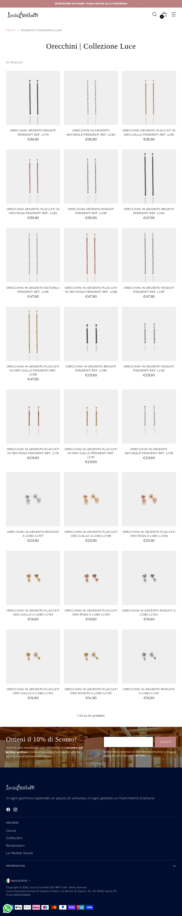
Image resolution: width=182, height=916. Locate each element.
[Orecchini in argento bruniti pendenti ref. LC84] (149, 176)
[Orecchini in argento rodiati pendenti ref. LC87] (149, 255)
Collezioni (14, 838)
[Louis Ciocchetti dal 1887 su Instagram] (15, 810)
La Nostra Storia (19, 853)
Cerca (11, 831)
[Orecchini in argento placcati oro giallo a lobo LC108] (91, 499)
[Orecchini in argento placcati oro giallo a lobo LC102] (33, 656)
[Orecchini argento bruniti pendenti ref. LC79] (33, 98)
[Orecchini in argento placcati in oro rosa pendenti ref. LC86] (91, 255)
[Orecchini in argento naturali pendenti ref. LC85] (33, 255)
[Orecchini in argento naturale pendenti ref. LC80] (91, 98)
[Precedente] (43, 4)
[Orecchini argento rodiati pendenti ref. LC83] (91, 176)
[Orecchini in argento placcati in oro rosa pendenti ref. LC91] (33, 416)
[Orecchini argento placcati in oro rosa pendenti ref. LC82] (33, 176)
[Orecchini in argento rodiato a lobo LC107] (33, 499)
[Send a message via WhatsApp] (7, 908)
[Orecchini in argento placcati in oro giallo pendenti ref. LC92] (91, 416)
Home (10, 30)
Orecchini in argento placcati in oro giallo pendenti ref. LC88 (33, 370)
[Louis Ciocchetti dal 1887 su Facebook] (8, 810)
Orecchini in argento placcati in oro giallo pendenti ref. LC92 (91, 453)
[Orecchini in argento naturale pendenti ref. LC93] (149, 416)
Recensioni (15, 846)
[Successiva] (139, 4)
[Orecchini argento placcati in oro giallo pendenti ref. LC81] (149, 98)
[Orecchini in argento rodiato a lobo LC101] (149, 656)
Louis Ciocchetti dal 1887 (44, 887)
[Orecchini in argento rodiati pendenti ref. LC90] (149, 334)
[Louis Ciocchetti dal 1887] (22, 14)
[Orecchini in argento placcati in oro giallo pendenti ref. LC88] (33, 334)
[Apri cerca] (154, 14)
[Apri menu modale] (173, 14)
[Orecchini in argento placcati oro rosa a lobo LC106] (149, 499)
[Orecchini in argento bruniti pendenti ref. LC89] (91, 334)
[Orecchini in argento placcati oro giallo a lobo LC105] (33, 578)
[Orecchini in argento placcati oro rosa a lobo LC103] (91, 578)
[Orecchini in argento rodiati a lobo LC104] (149, 578)
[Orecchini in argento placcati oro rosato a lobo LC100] (91, 656)
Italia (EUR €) (19, 880)
